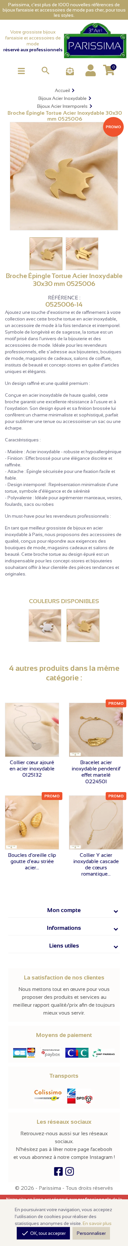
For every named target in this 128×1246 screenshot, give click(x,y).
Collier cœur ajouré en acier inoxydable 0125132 (32, 769)
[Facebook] (58, 1173)
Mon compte (64, 910)
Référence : (64, 297)
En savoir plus (97, 1223)
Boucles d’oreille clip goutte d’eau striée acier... (32, 861)
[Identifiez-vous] (90, 70)
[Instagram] (70, 1173)
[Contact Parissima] (70, 71)
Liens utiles (64, 945)
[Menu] (21, 70)
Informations (64, 928)
